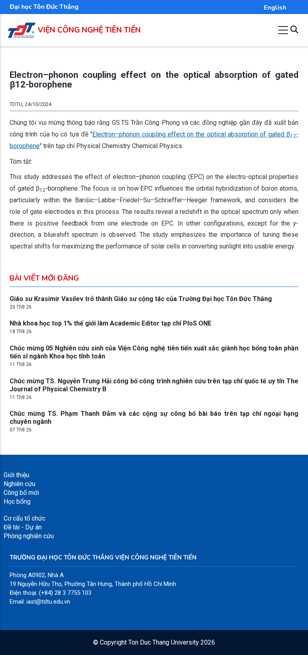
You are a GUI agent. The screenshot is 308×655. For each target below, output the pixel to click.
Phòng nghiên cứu (29, 536)
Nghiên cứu (19, 484)
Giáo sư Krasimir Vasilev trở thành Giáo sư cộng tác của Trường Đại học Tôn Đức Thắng (141, 299)
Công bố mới (21, 492)
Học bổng (17, 501)
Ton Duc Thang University (163, 642)
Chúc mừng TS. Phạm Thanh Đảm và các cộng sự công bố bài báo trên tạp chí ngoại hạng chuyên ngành (154, 417)
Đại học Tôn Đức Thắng (44, 6)
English (275, 7)
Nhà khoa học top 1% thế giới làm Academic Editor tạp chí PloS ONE (110, 323)
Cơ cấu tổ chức (24, 518)
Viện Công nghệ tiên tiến (89, 30)
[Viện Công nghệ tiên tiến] (22, 27)
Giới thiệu (16, 475)
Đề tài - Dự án (23, 527)
